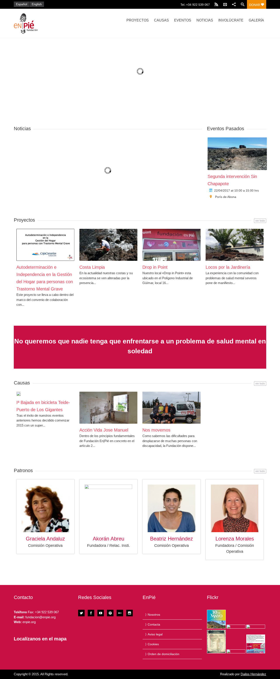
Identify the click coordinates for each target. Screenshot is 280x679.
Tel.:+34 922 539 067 (195, 4)
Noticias (204, 20)
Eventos (182, 20)
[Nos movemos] (171, 408)
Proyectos (137, 20)
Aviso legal (155, 634)
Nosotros (154, 614)
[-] (51, 23)
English (37, 4)
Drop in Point (155, 267)
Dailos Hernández (253, 674)
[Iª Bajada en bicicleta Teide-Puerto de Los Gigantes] (18, 394)
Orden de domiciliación (163, 654)
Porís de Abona (225, 197)
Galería (256, 20)
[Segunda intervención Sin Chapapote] (237, 153)
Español (21, 4)
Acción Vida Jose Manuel (103, 430)
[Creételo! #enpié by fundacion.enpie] (236, 627)
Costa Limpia (92, 267)
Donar (255, 5)
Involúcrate (230, 20)
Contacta (154, 624)
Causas (161, 20)
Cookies (153, 644)
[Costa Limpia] (108, 245)
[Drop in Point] (171, 245)
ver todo (260, 220)
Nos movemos (156, 430)
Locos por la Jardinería (228, 267)
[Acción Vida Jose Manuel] (108, 408)
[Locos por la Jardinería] (235, 245)
